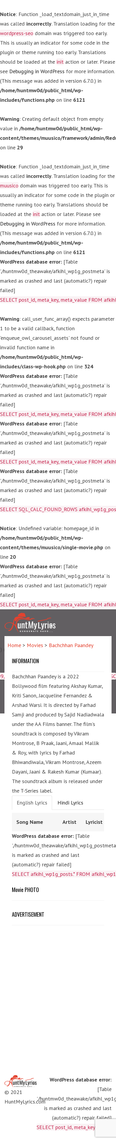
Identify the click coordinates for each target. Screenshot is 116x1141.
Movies (35, 645)
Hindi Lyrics (70, 802)
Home (14, 645)
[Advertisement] (62, 973)
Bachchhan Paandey (71, 645)
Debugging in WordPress (37, 71)
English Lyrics (32, 802)
